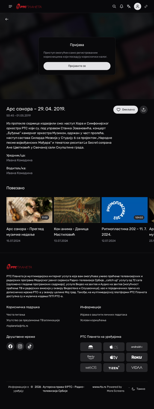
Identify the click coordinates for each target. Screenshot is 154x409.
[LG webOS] (91, 367)
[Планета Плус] (146, 6)
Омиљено (128, 109)
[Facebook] (10, 346)
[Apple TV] (114, 357)
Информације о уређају (18, 389)
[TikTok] (30, 346)
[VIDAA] (137, 367)
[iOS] (114, 346)
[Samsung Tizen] (114, 367)
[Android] (91, 346)
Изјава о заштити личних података (103, 314)
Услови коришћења (93, 320)
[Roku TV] (137, 357)
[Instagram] (20, 346)
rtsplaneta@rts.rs (17, 326)
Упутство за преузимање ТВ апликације (33, 320)
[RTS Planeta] (29, 6)
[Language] (128, 6)
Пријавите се (77, 66)
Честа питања (15, 314)
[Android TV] (137, 346)
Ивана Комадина (19, 160)
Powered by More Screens (115, 389)
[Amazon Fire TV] (91, 357)
